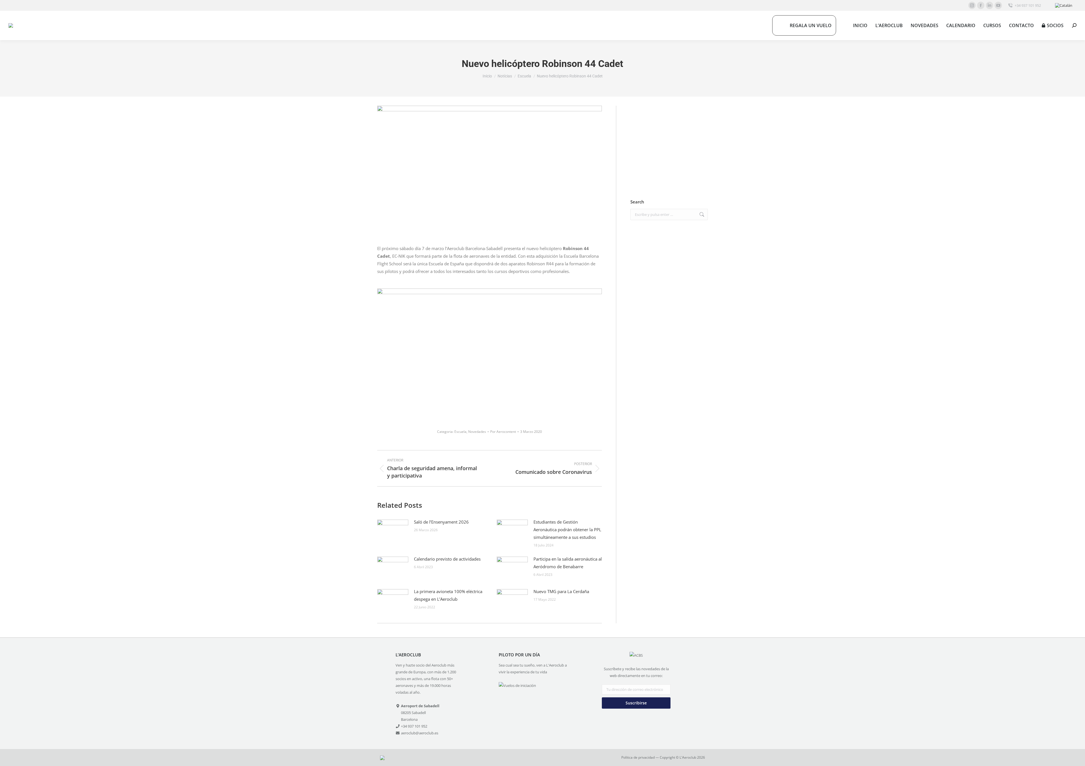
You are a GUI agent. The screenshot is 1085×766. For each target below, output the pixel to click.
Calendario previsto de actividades (447, 559)
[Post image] (392, 531)
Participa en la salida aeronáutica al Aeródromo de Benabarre (567, 562)
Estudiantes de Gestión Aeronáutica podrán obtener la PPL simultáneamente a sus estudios (567, 529)
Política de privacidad (638, 757)
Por (503, 431)
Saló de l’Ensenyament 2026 (441, 522)
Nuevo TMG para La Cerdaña (561, 591)
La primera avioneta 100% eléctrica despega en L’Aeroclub (448, 595)
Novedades (477, 431)
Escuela (460, 431)
